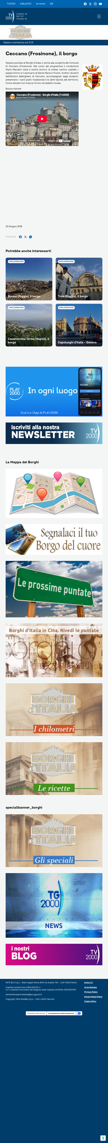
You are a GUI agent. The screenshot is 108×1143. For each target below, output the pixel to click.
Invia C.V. (88, 982)
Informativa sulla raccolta (36, 1013)
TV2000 (11, 3)
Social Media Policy (93, 997)
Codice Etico (90, 1001)
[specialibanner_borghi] (54, 840)
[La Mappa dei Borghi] (54, 493)
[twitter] (25, 237)
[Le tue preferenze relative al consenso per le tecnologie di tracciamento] (103, 1138)
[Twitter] (90, 4)
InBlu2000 (25, 3)
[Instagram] (95, 4)
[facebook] (20, 237)
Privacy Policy (91, 992)
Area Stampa (90, 987)
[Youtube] (100, 4)
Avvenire (40, 3)
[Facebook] (85, 4)
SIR (51, 3)
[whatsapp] (30, 237)
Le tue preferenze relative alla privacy (61, 1013)
